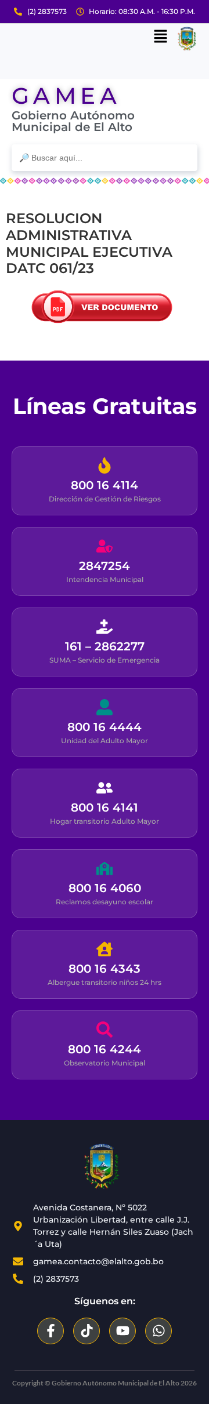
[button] (160, 37)
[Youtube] (122, 1331)
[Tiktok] (86, 1331)
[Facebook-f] (50, 1331)
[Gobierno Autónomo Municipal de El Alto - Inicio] (101, 1166)
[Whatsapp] (158, 1331)
